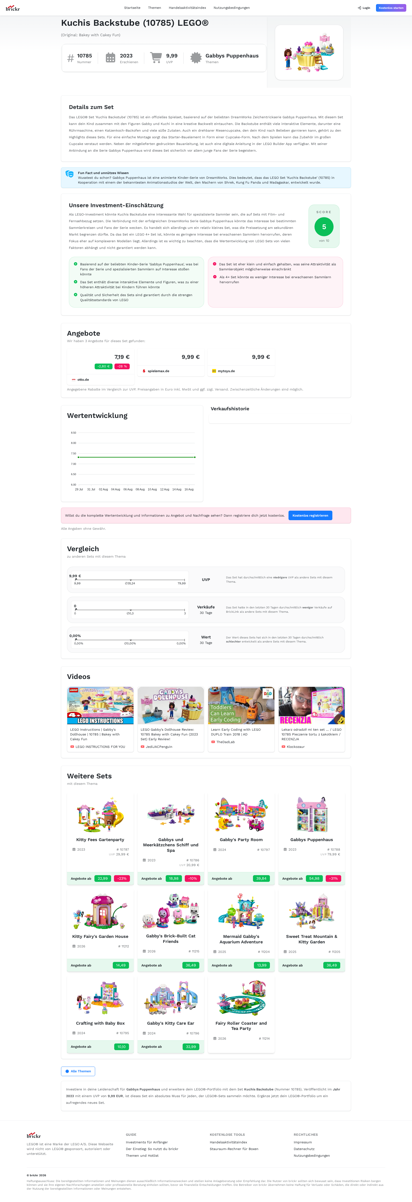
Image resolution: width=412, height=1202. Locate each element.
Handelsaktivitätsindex (187, 8)
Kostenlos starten (391, 8)
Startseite (132, 8)
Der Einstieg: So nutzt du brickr (152, 1149)
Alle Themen (81, 1071)
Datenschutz (304, 1149)
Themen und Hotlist (142, 1155)
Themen (154, 8)
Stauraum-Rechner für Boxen (234, 1149)
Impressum (303, 1142)
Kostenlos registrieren (310, 515)
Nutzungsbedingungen (232, 8)
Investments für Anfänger (147, 1142)
